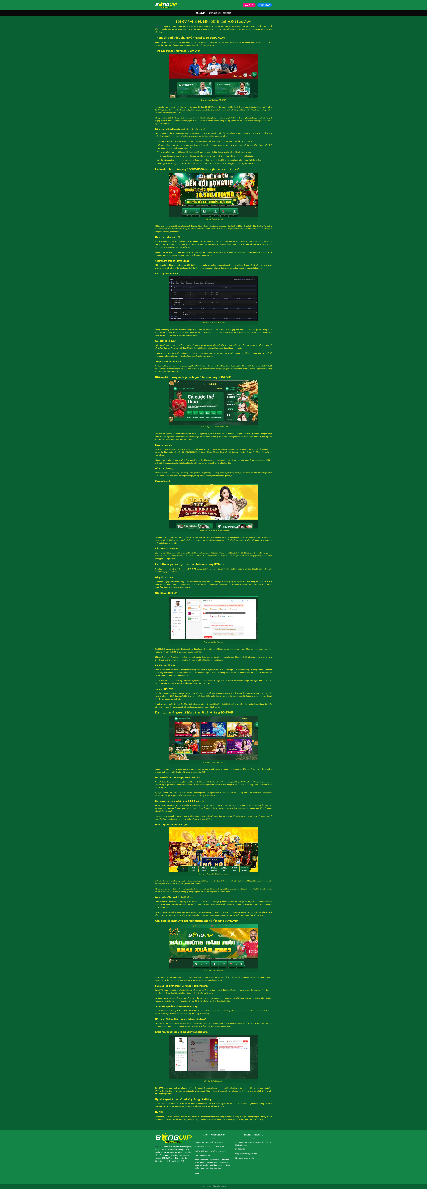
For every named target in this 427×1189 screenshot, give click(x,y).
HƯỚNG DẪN (214, 13)
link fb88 (225, 1159)
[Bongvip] (166, 5)
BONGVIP (200, 13)
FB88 (197, 1159)
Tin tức (227, 13)
